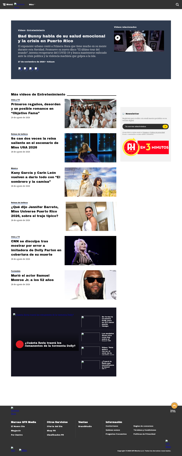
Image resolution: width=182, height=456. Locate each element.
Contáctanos (112, 426)
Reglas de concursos (143, 426)
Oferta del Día (54, 426)
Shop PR (51, 431)
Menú (9, 4)
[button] (26, 69)
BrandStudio (85, 426)
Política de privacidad (157, 132)
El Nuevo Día (18, 426)
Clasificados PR (55, 435)
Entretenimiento (36, 30)
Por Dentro (17, 435)
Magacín (16, 431)
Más (31, 5)
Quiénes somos (113, 430)
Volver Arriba (173, 411)
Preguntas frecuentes (116, 434)
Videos (21, 30)
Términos (146, 132)
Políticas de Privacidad (144, 434)
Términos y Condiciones (145, 430)
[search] (177, 4)
